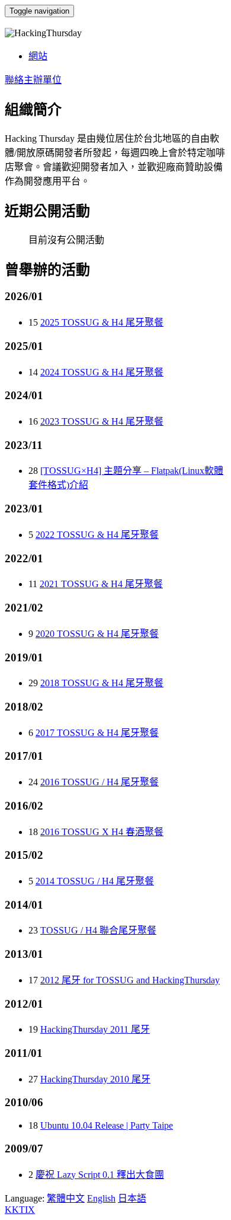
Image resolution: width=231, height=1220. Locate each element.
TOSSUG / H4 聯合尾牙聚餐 (98, 930)
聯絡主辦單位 (33, 80)
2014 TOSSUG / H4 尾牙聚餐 (95, 881)
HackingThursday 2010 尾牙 (95, 1079)
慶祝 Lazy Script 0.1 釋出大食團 (100, 1175)
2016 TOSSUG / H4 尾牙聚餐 (99, 782)
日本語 (132, 1198)
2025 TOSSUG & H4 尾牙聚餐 (101, 322)
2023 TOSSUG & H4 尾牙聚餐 (101, 421)
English (101, 1198)
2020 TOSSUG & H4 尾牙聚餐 (97, 634)
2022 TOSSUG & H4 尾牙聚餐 (97, 535)
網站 (37, 56)
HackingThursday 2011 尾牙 (95, 1029)
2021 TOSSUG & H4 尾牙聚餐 (101, 584)
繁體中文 (66, 1198)
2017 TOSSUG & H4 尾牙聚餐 (97, 733)
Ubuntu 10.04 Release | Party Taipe (106, 1125)
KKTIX (20, 1210)
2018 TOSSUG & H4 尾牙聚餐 (101, 683)
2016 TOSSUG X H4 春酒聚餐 (101, 832)
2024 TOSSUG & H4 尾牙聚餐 (101, 372)
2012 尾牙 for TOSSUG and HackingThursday (130, 980)
